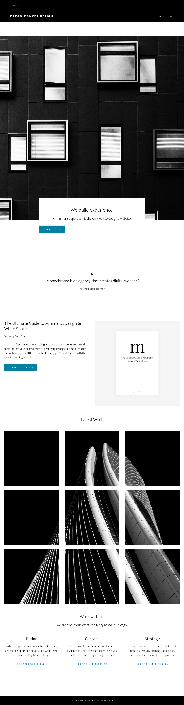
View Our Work (52, 229)
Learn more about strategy (152, 663)
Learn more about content (92, 663)
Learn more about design (31, 663)
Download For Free (20, 367)
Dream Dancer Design (31, 16)
